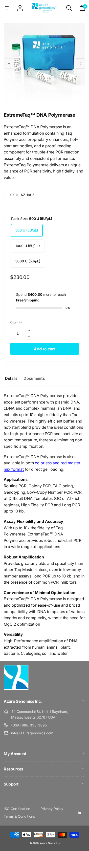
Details (11, 378)
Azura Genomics (50, 843)
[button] (6, 7)
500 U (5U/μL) (26, 230)
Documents (34, 378)
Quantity (16, 322)
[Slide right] (80, 63)
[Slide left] (9, 63)
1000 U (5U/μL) (27, 246)
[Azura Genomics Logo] (16, 688)
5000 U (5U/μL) (27, 261)
